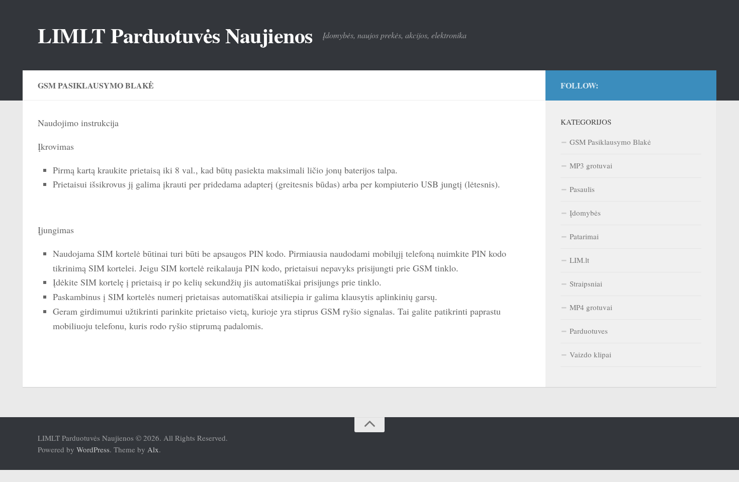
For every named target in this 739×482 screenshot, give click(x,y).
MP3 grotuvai (591, 165)
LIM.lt (579, 260)
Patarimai (584, 236)
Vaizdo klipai (590, 354)
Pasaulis (582, 189)
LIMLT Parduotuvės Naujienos (175, 35)
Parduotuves (589, 331)
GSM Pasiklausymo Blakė (610, 142)
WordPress (93, 449)
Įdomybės (585, 213)
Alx (153, 449)
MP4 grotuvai (591, 307)
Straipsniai (586, 283)
